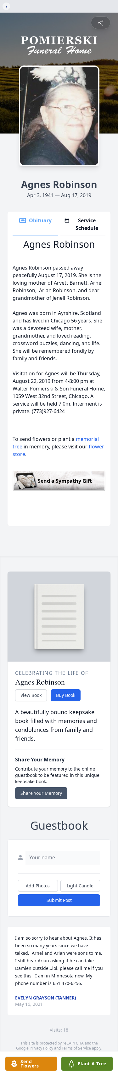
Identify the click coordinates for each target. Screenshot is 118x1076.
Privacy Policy (41, 1048)
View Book (31, 695)
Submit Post (59, 900)
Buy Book (65, 695)
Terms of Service (76, 1048)
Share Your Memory (41, 793)
